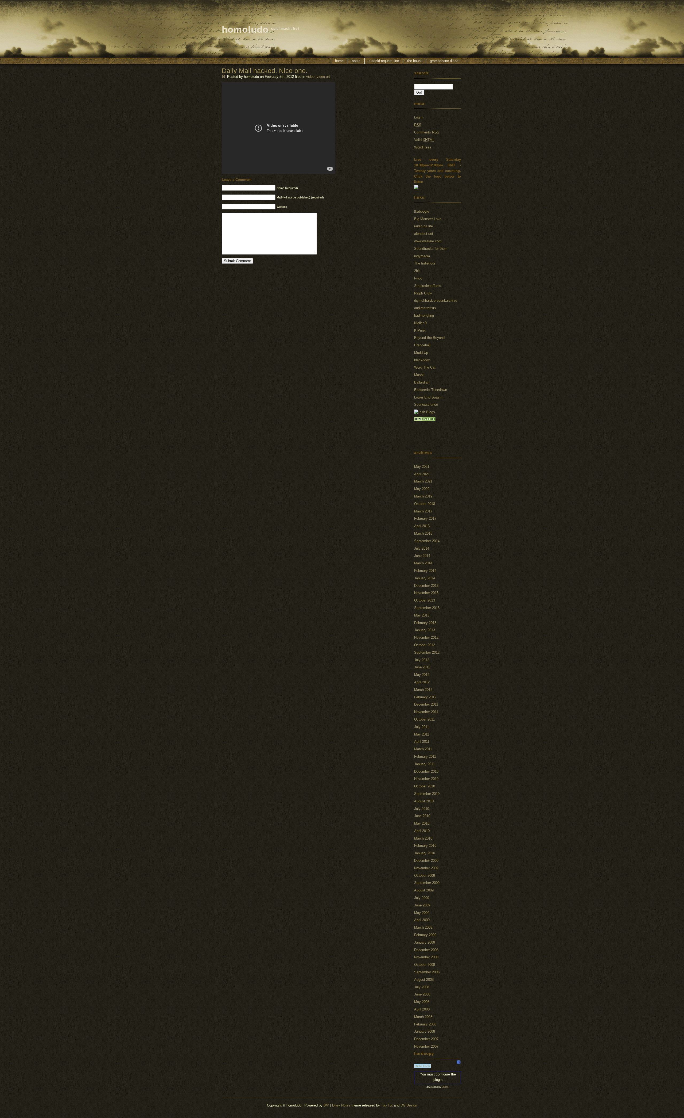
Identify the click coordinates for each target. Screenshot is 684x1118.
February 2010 (425, 846)
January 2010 (424, 853)
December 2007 (426, 1039)
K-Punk (420, 330)
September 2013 (427, 608)
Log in (418, 117)
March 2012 (423, 690)
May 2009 (421, 913)
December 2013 (426, 586)
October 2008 (424, 965)
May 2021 (421, 467)
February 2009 (425, 935)
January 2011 (424, 764)
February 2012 (425, 697)
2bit (417, 271)
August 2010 (424, 801)
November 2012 (426, 637)
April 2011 (421, 742)
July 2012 (421, 660)
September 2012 (427, 652)
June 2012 (422, 667)
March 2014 (423, 563)
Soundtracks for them (431, 249)
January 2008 (424, 1031)
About (356, 61)
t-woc (418, 278)
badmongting (424, 315)
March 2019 (423, 496)
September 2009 (427, 883)
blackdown (422, 360)
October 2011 (424, 719)
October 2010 (424, 786)
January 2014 (424, 578)
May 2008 (421, 1002)
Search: (422, 73)
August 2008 (424, 980)
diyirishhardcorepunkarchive (435, 300)
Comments (426, 132)
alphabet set (423, 234)
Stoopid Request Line (384, 61)
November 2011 (426, 712)
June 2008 (422, 994)
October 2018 (424, 504)
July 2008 (421, 987)
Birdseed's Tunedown (430, 390)
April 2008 (422, 1009)
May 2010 (421, 823)
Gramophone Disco (444, 61)
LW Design (409, 1105)
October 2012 (424, 645)
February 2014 (425, 571)
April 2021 (422, 474)
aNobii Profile (422, 1066)
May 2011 (421, 734)
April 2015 (422, 526)
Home (339, 61)
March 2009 (423, 927)
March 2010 (423, 838)
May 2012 (421, 675)
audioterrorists (425, 308)
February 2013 (425, 623)
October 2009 (424, 876)
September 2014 (427, 541)
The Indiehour (424, 263)
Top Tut (387, 1105)
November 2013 (426, 593)
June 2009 (422, 905)
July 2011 (421, 727)
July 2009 (421, 898)
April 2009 (422, 920)
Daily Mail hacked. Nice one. (265, 70)
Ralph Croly (423, 293)
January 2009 (424, 942)
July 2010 (421, 809)
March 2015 (423, 533)
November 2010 (426, 779)
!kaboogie (421, 211)
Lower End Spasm (428, 397)
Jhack (445, 1087)
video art (323, 77)
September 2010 (427, 794)
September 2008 (427, 972)
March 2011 (423, 749)
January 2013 (424, 630)
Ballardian (421, 382)
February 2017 (425, 518)
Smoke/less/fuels (427, 286)
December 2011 (426, 704)
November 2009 (426, 868)
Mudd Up (421, 353)
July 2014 (421, 548)
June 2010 (422, 816)
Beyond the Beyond (429, 338)
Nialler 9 (420, 323)
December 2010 (426, 771)
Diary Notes (341, 1105)
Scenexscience (426, 405)
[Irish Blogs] (424, 412)
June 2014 (422, 556)
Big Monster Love (427, 219)
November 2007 (426, 1046)
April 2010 (422, 831)
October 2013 (424, 600)
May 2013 (421, 615)
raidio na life (423, 226)
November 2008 (426, 957)
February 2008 (425, 1024)
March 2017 (423, 511)
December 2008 (426, 950)
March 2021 (423, 481)
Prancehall (422, 345)
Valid (424, 140)
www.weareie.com (428, 241)
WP (326, 1105)
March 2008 (423, 1017)
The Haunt (414, 61)
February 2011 (425, 757)
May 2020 (421, 489)
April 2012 (422, 682)
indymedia (422, 256)
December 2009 (426, 861)
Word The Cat (425, 367)
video (310, 77)
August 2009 (424, 890)
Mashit (419, 375)
